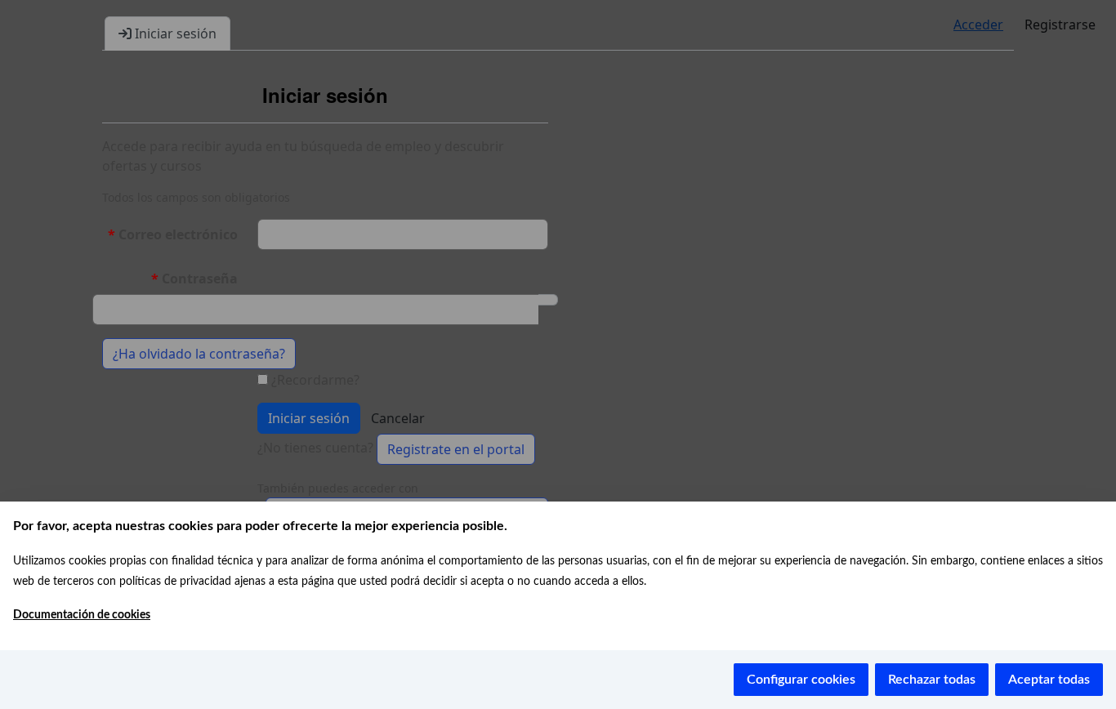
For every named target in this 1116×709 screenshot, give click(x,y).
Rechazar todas (931, 679)
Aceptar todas (1049, 679)
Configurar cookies (801, 679)
